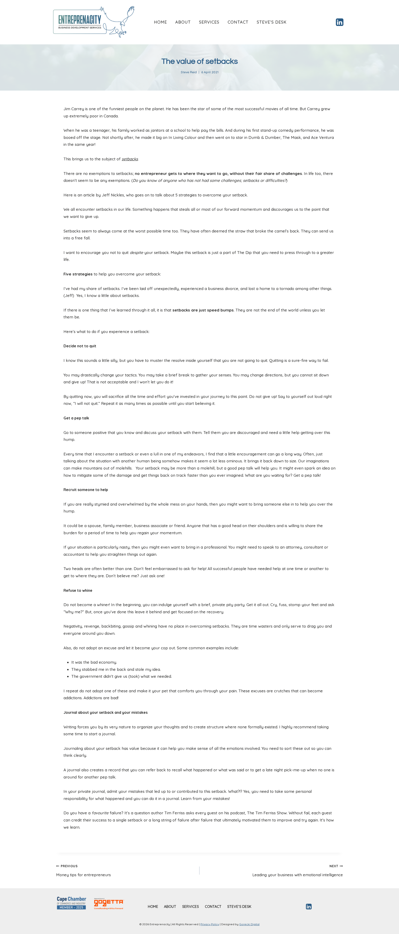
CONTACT (238, 22)
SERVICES (209, 22)
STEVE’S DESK (272, 22)
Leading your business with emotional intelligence (297, 870)
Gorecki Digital (249, 924)
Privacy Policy (209, 924)
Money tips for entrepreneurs (83, 870)
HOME (160, 22)
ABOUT (183, 22)
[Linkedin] (339, 22)
